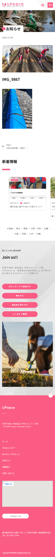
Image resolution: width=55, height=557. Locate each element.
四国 (24, 233)
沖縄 (39, 233)
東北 (18, 228)
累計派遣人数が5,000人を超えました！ (26, 206)
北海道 (10, 228)
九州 (31, 233)
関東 (25, 228)
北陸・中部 (36, 228)
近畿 (46, 228)
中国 (17, 233)
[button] (42, 5)
